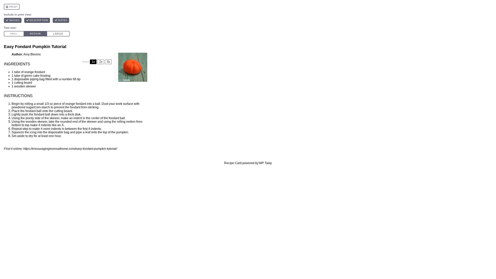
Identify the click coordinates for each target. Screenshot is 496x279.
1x (93, 61)
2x (100, 61)
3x (108, 61)
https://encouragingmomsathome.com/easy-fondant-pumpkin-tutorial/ (70, 148)
